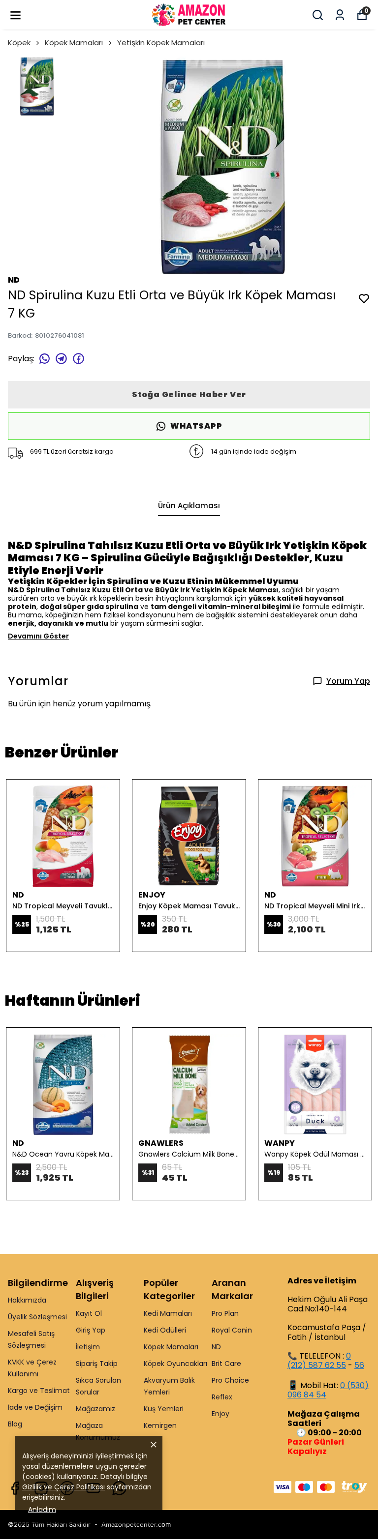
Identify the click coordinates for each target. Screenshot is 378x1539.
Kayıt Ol (89, 1313)
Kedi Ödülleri (165, 1330)
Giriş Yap (90, 1330)
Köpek (19, 42)
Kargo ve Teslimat (39, 1390)
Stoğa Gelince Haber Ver (189, 394)
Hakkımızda (27, 1300)
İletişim (88, 1347)
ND (216, 1347)
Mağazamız (95, 1409)
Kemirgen (160, 1425)
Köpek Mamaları (74, 42)
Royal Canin (232, 1330)
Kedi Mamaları (168, 1313)
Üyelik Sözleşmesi (37, 1317)
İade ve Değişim (35, 1407)
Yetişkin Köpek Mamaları (161, 42)
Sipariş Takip (97, 1363)
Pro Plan (225, 1313)
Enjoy (220, 1414)
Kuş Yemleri (164, 1409)
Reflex (222, 1397)
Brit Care (226, 1363)
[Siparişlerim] (340, 15)
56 (359, 1365)
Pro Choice (230, 1380)
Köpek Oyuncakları (175, 1363)
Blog (15, 1424)
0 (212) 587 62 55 (319, 1360)
